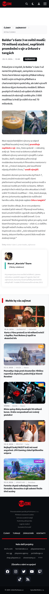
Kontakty (41, 533)
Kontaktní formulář (24, 527)
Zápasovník (28, 533)
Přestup (19, 444)
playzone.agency (21, 553)
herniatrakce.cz (21, 549)
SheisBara (31, 482)
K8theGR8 (32, 329)
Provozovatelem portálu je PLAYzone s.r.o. (24, 511)
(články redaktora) (16, 267)
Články (7, 28)
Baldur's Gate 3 (12, 245)
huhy (27, 444)
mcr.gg (9, 553)
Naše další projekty (24, 544)
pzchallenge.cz (37, 553)
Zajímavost (21, 28)
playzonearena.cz (38, 549)
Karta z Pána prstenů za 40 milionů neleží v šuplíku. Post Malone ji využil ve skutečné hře (24, 335)
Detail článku (9, 32)
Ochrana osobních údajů (24, 518)
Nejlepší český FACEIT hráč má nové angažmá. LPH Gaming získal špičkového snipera (23, 450)
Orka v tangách (38, 200)
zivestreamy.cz (29, 558)
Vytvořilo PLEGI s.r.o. (37, 590)
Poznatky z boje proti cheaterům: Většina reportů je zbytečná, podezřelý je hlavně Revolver (23, 374)
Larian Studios (22, 245)
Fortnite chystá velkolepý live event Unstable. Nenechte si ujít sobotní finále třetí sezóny (23, 488)
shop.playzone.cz (13, 558)
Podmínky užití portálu (24, 521)
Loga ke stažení (24, 524)
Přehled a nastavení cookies (24, 515)
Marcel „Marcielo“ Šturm (20, 263)
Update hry (20, 482)
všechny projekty (40, 558)
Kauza (18, 368)
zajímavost (31, 245)
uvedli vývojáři (31, 169)
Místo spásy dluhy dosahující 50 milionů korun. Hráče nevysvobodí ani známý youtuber (23, 412)
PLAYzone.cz (19, 590)
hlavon (26, 368)
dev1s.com (8, 549)
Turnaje (16, 533)
